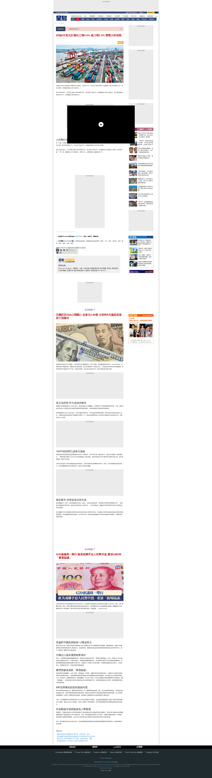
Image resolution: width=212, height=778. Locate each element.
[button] (156, 17)
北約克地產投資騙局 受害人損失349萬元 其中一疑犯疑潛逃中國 (145, 150)
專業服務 (100, 16)
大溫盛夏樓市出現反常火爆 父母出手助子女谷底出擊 (145, 188)
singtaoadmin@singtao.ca (106, 766)
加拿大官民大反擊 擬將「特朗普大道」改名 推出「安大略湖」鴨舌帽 (145, 135)
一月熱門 (149, 129)
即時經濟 (61, 23)
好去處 (117, 19)
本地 (93, 19)
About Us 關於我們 (116, 752)
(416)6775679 (78, 236)
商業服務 (108, 16)
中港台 (106, 19)
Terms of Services (131, 752)
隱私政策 (88, 752)
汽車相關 (125, 16)
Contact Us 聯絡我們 (100, 752)
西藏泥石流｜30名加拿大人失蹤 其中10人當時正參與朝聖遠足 (145, 180)
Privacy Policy (80, 752)
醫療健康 (150, 16)
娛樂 (111, 19)
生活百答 (99, 19)
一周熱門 (141, 129)
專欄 (138, 19)
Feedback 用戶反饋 (152, 752)
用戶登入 (150, 12)
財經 (128, 19)
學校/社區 (134, 16)
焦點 (88, 19)
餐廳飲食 (142, 16)
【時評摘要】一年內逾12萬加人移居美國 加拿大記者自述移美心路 (145, 173)
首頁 (73, 19)
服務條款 (140, 752)
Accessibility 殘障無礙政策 (63, 752)
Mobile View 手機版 (106, 770)
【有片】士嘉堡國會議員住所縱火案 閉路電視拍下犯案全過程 (145, 203)
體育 (123, 19)
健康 (133, 19)
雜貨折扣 (151, 19)
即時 (78, 19)
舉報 (121, 42)
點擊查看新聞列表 (74, 29)
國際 (83, 19)
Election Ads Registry (106, 758)
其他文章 (61, 29)
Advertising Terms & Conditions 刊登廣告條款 (106, 762)
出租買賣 (117, 16)
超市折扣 (144, 19)
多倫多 (141, 12)
